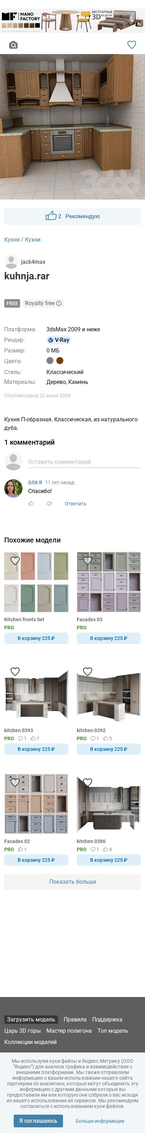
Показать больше (72, 881)
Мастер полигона (69, 1030)
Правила (75, 1019)
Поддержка (107, 1019)
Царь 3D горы (22, 1030)
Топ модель (112, 1030)
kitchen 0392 (91, 730)
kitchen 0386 (91, 841)
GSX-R (35, 482)
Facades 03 (89, 619)
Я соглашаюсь (38, 1120)
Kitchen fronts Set (24, 619)
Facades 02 (17, 841)
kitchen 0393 (18, 730)
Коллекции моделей (30, 1042)
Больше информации (100, 1121)
